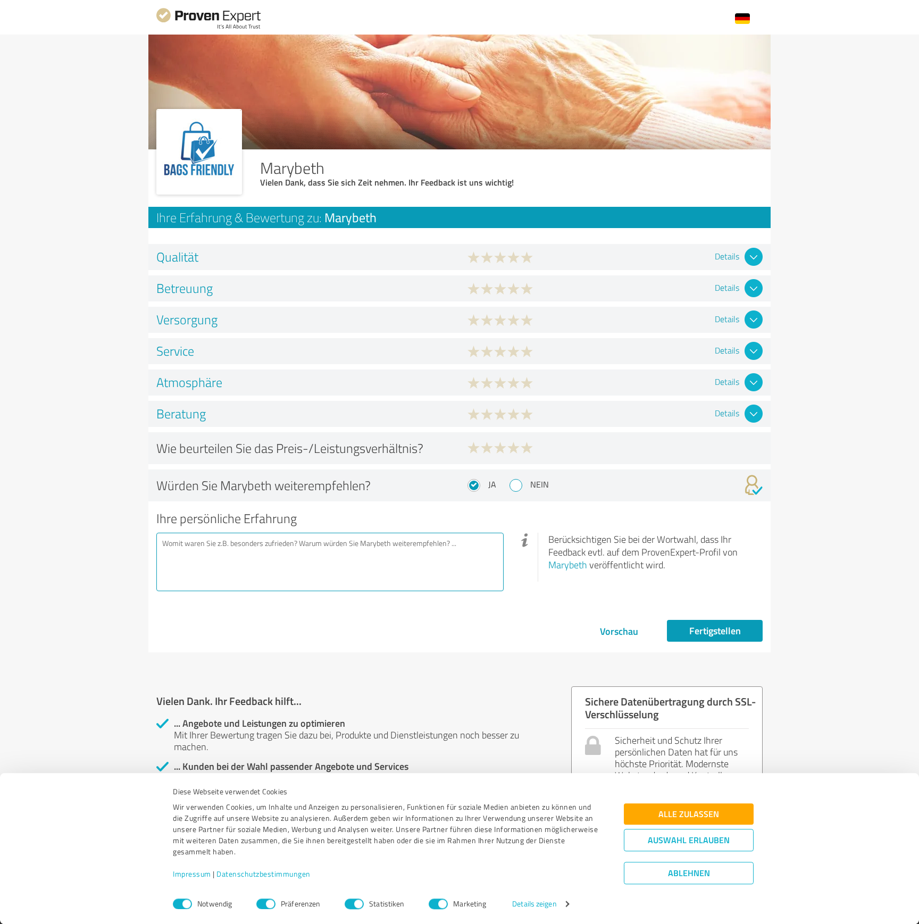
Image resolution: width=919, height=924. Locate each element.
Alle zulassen (688, 814)
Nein (539, 484)
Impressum (192, 874)
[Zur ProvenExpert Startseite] (208, 27)
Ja (492, 484)
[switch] (265, 903)
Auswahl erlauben (689, 840)
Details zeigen (534, 904)
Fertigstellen (715, 630)
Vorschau (619, 631)
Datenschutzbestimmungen (263, 874)
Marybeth (567, 564)
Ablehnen (689, 873)
